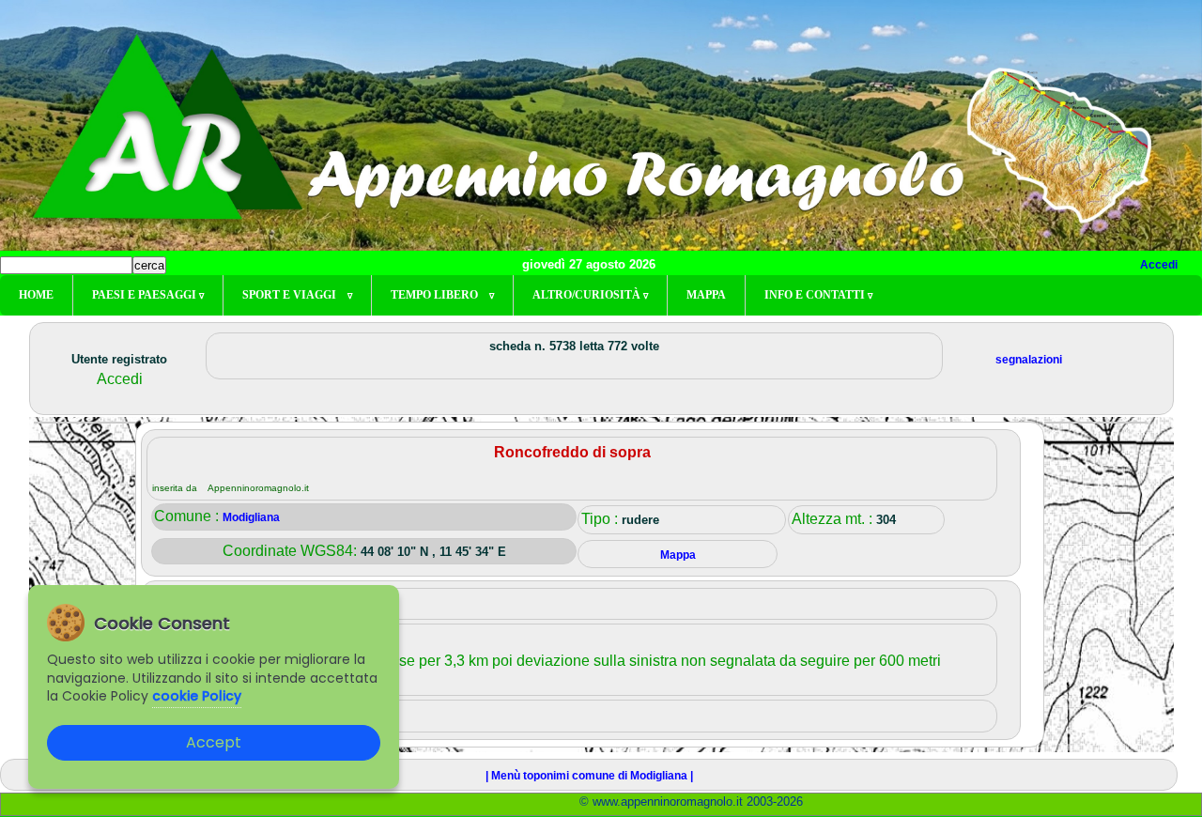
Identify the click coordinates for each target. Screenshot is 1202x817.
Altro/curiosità (590, 294)
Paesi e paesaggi (148, 294)
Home (36, 294)
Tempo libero (442, 294)
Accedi (1159, 264)
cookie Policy (196, 695)
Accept (213, 742)
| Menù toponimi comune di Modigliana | (589, 775)
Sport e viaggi (297, 294)
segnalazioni (1028, 359)
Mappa (706, 294)
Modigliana (251, 517)
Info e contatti (818, 294)
